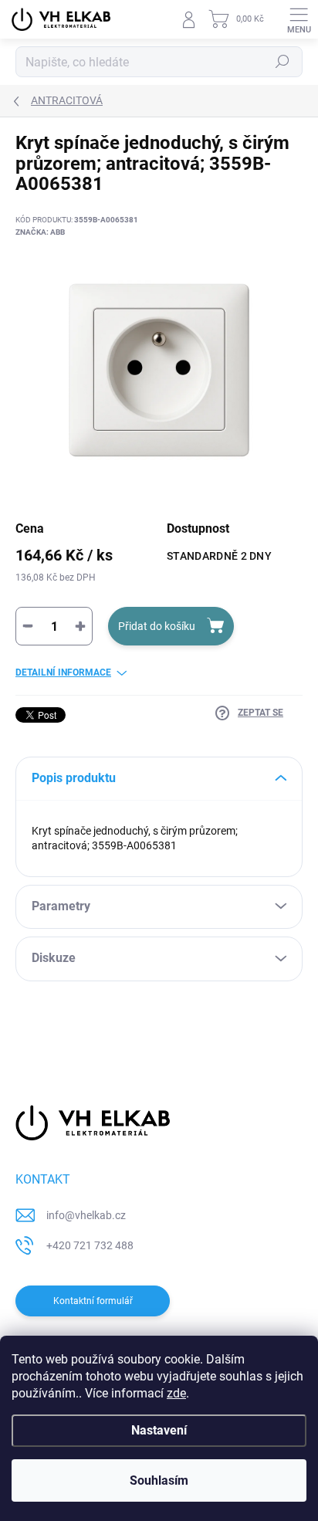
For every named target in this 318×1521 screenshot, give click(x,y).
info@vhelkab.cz (86, 1215)
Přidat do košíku (156, 626)
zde (176, 1393)
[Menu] (298, 19)
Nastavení (159, 1430)
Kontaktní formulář (93, 1301)
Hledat (282, 61)
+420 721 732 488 (90, 1245)
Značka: (40, 232)
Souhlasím (159, 1480)
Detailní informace (63, 672)
